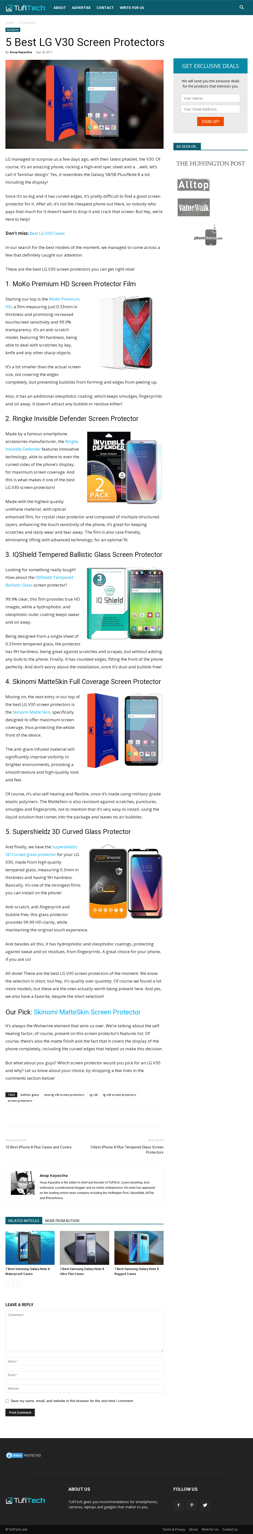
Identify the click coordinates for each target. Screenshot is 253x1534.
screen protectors (20, 1100)
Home (9, 23)
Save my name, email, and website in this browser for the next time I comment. (72, 1401)
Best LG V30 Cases (47, 233)
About (60, 7)
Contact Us (230, 1529)
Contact (105, 7)
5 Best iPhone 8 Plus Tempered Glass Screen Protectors (127, 1150)
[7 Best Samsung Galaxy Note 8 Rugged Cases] (139, 1248)
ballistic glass (30, 1094)
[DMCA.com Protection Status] (23, 1457)
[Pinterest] (192, 1505)
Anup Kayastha (21, 52)
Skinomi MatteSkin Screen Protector (87, 1012)
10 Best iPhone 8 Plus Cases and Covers (38, 1147)
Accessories (13, 29)
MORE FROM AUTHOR (62, 1221)
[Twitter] (205, 1505)
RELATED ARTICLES (23, 1221)
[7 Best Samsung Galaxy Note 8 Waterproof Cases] (30, 1248)
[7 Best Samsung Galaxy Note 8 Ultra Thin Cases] (84, 1248)
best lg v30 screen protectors (64, 1094)
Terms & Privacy (174, 1529)
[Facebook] (178, 1505)
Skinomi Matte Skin (31, 712)
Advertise (81, 7)
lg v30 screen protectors (119, 1094)
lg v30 (94, 1094)
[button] (242, 8)
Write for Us (132, 7)
